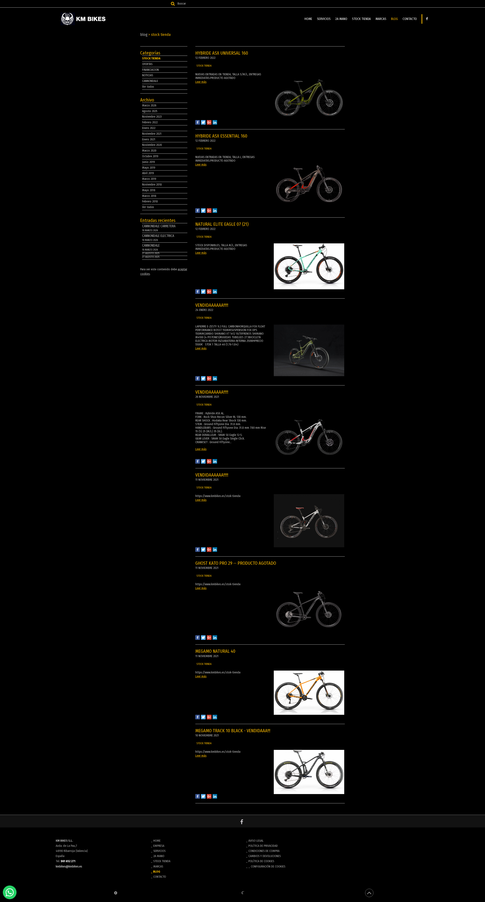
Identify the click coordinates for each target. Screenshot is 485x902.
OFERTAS (147, 64)
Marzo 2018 (149, 196)
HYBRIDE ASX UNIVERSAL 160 (221, 53)
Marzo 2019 (149, 179)
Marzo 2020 (149, 150)
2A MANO (341, 19)
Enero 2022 (148, 128)
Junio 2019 (148, 162)
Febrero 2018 (150, 201)
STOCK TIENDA (361, 19)
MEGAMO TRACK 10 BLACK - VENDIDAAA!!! (232, 730)
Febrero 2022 (150, 122)
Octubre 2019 (150, 156)
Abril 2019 (148, 173)
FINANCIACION (150, 70)
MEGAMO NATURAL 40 (215, 651)
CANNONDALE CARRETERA (158, 228)
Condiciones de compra (263, 851)
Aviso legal (256, 840)
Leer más (201, 82)
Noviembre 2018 (152, 184)
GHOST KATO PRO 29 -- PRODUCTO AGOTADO (235, 563)
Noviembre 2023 (152, 116)
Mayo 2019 (148, 167)
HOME (308, 19)
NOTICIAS (147, 75)
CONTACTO (410, 19)
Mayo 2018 (148, 190)
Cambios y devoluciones (264, 856)
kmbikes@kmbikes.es (69, 866)
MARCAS (380, 19)
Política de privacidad (263, 846)
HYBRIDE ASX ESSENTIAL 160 (221, 136)
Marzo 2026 (149, 105)
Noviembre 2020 (152, 145)
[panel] (115, 893)
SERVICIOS (324, 19)
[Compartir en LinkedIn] (215, 122)
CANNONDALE (150, 81)
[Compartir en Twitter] (203, 122)
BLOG (394, 19)
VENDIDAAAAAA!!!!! (211, 305)
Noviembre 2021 (151, 133)
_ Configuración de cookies (266, 866)
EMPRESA (158, 846)
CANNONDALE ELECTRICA (158, 238)
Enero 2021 (148, 139)
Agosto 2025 (149, 111)
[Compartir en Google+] (209, 122)
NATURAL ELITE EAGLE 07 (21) (222, 224)
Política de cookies (261, 861)
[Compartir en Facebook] (197, 122)
